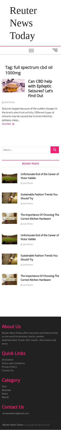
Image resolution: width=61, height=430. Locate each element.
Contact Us (8, 370)
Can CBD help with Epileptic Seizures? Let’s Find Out (40, 88)
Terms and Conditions (13, 363)
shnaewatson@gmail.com (15, 413)
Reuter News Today (23, 23)
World (5, 397)
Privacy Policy (9, 366)
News (5, 393)
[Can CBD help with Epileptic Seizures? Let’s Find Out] (13, 85)
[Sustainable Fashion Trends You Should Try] (9, 198)
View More (10, 124)
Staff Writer (9, 102)
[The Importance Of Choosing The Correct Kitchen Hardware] (9, 218)
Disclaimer (7, 359)
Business (6, 390)
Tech (4, 386)
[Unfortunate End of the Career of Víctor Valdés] (9, 177)
